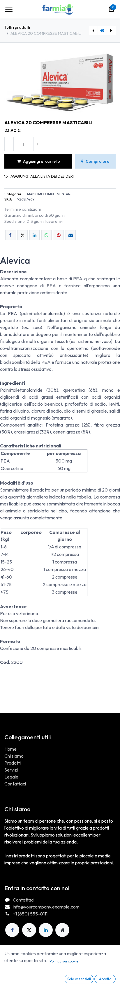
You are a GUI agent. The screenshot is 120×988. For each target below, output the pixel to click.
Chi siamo (14, 756)
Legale (11, 777)
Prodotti (12, 763)
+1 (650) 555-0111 (30, 914)
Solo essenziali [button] (79, 979)
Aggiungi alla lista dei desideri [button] (42, 176)
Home (10, 749)
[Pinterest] (59, 235)
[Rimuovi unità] (9, 144)
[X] (22, 235)
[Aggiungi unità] (37, 144)
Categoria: (13, 194)
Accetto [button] (105, 979)
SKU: (8, 199)
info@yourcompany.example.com (46, 907)
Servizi (11, 770)
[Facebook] (10, 235)
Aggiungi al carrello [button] (41, 161)
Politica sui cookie (64, 961)
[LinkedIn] (34, 235)
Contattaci (15, 784)
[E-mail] (71, 235)
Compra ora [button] (98, 161)
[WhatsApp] (46, 235)
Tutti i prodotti (17, 27)
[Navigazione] (8, 9)
